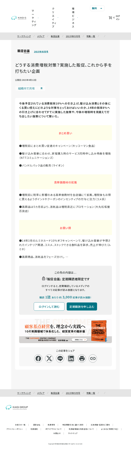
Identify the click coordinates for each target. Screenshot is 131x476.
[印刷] (82, 358)
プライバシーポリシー (16, 429)
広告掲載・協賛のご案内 (102, 424)
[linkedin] (71, 358)
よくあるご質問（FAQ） (111, 429)
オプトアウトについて (55, 429)
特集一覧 (90, 36)
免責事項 (53, 424)
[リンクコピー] (93, 358)
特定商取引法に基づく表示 (74, 424)
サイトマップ (73, 433)
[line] (60, 358)
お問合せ (58, 433)
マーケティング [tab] (34, 18)
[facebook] (38, 358)
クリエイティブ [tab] (54, 17)
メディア (41, 36)
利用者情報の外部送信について (83, 429)
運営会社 (38, 424)
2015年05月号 (73, 36)
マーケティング (24, 36)
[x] (49, 358)
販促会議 (55, 36)
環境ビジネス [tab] (73, 17)
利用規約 (36, 429)
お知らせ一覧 (22, 424)
